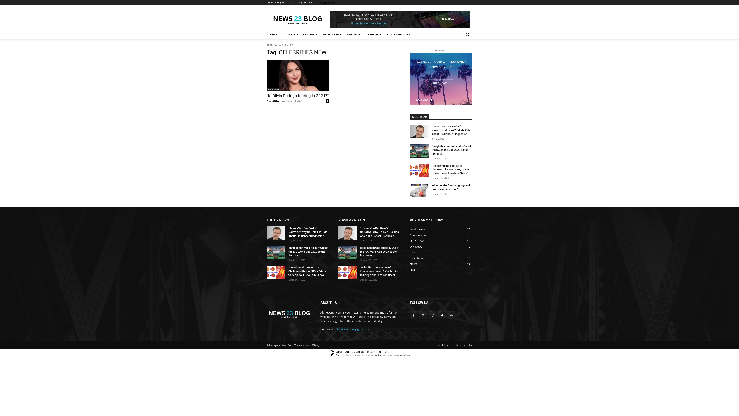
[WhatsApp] (451, 315)
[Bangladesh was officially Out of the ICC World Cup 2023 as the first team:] (419, 151)
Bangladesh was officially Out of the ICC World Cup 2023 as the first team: (451, 150)
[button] (467, 34)
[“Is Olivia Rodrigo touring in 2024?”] (298, 75)
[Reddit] (432, 315)
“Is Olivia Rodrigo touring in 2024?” (298, 95)
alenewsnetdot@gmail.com (353, 329)
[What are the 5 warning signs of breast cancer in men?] (419, 190)
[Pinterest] (423, 315)
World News (273, 89)
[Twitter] (442, 315)
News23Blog (273, 100)
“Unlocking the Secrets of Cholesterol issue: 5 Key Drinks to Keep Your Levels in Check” (450, 169)
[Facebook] (413, 315)
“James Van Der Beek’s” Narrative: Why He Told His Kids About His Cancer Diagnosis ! (451, 130)
